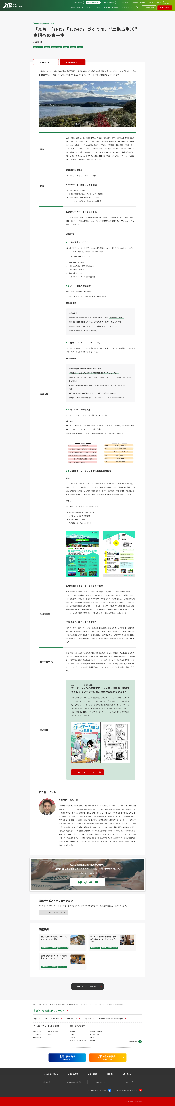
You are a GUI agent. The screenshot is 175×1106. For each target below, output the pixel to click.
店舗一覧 (110, 1074)
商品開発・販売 (94, 1035)
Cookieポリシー (101, 1082)
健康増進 (92, 1041)
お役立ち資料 (149, 8)
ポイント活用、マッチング (78, 1041)
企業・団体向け (78, 2)
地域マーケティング (54, 1032)
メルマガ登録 (92, 1074)
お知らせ (88, 1018)
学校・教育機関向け (109, 2)
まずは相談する (71, 62)
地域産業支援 (37, 1038)
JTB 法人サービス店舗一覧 (87, 873)
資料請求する (44, 62)
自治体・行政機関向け (93, 2)
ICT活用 (92, 1038)
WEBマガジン (72, 1018)
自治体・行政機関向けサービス (49, 1010)
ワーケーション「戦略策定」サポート (53, 912)
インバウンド (37, 1035)
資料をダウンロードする (85, 772)
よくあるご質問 (73, 1074)
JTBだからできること (51, 1074)
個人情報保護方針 (72, 1082)
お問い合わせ (164, 8)
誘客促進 (72, 1038)
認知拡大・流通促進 (96, 1032)
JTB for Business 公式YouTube (126, 1090)
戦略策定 (72, 1032)
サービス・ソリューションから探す (46, 1026)
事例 (35, 1018)
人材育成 (72, 1035)
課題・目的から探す (77, 1026)
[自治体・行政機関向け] (34, 1004)
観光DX (50, 1035)
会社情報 (45, 1082)
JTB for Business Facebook (97, 1090)
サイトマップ (128, 1082)
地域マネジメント (38, 1032)
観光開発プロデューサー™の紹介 (111, 1018)
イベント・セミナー (51, 1018)
